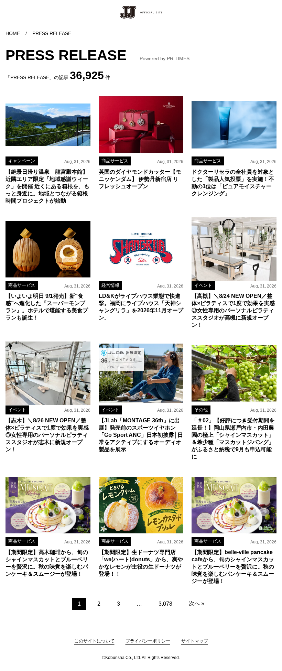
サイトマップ (194, 640)
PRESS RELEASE (51, 33)
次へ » (196, 603)
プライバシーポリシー (148, 640)
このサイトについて (94, 640)
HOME (13, 33)
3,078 (165, 604)
